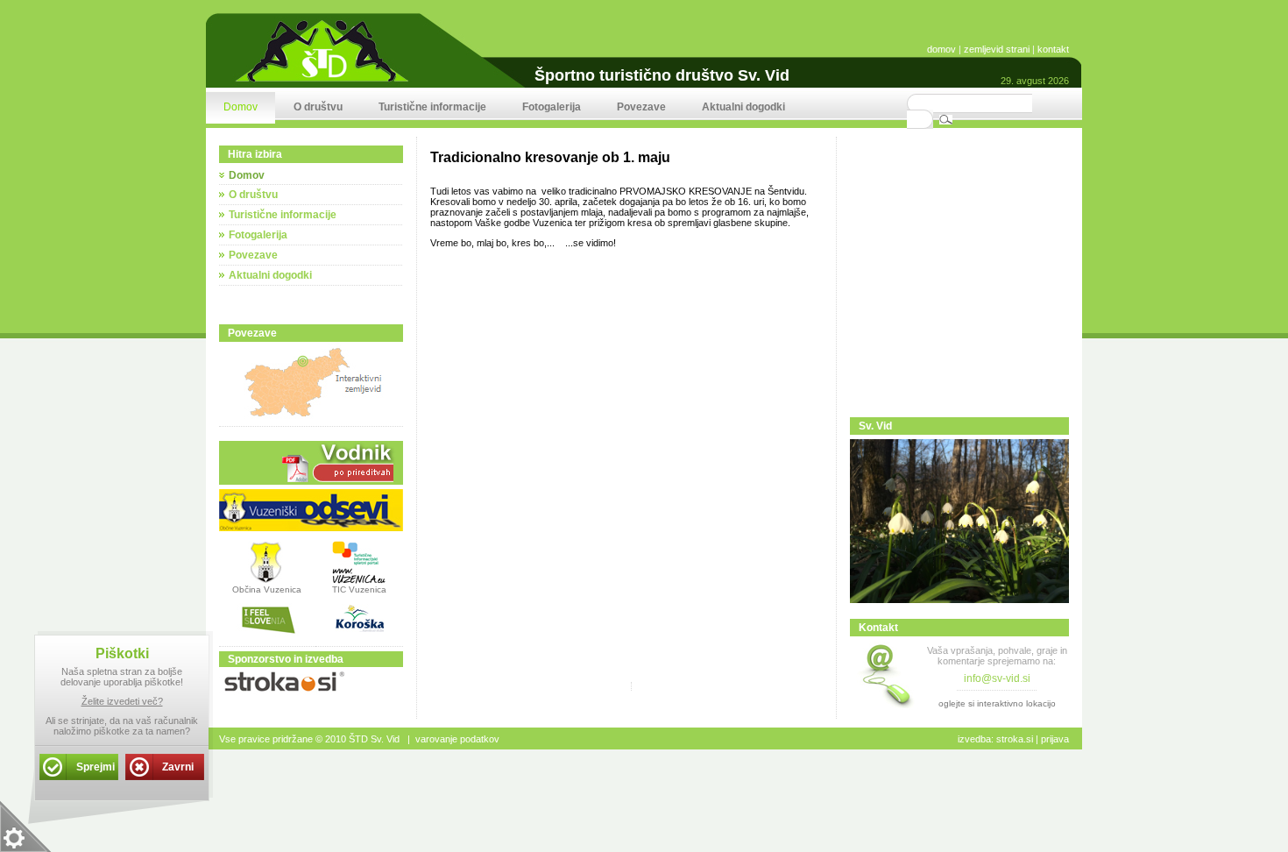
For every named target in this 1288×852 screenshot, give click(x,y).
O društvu (253, 194)
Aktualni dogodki (270, 275)
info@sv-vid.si (997, 678)
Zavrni (178, 767)
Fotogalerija (258, 235)
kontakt (1053, 49)
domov (941, 49)
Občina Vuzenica (266, 589)
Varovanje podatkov (457, 739)
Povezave (253, 255)
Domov (247, 175)
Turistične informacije (282, 215)
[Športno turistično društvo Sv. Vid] (322, 81)
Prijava (1055, 739)
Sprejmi (95, 767)
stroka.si (1014, 739)
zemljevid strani (997, 49)
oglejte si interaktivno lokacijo (997, 703)
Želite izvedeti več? (122, 701)
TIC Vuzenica (359, 589)
